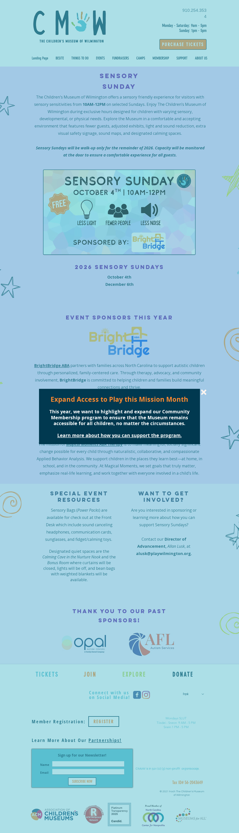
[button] (204, 392)
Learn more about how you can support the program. (119, 435)
